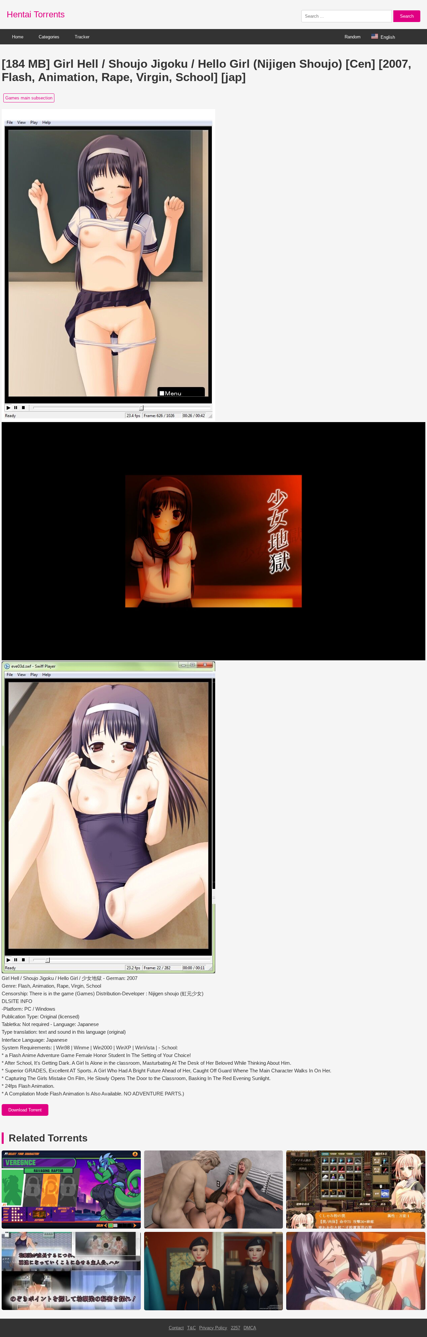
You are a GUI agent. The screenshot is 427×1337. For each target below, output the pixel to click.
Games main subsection (28, 97)
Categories (49, 36)
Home (17, 36)
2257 (235, 1327)
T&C (191, 1327)
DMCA (250, 1327)
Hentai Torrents (36, 14)
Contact (176, 1327)
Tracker (82, 36)
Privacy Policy (213, 1327)
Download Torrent (25, 1109)
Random (353, 36)
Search (407, 16)
